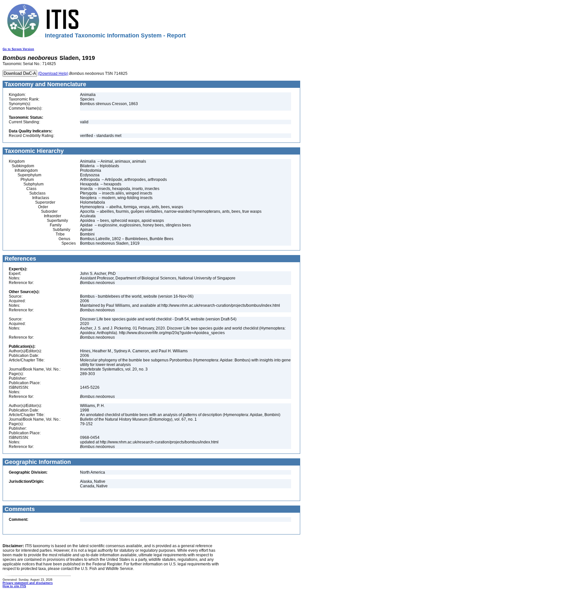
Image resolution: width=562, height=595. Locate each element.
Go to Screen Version (18, 49)
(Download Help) (53, 73)
